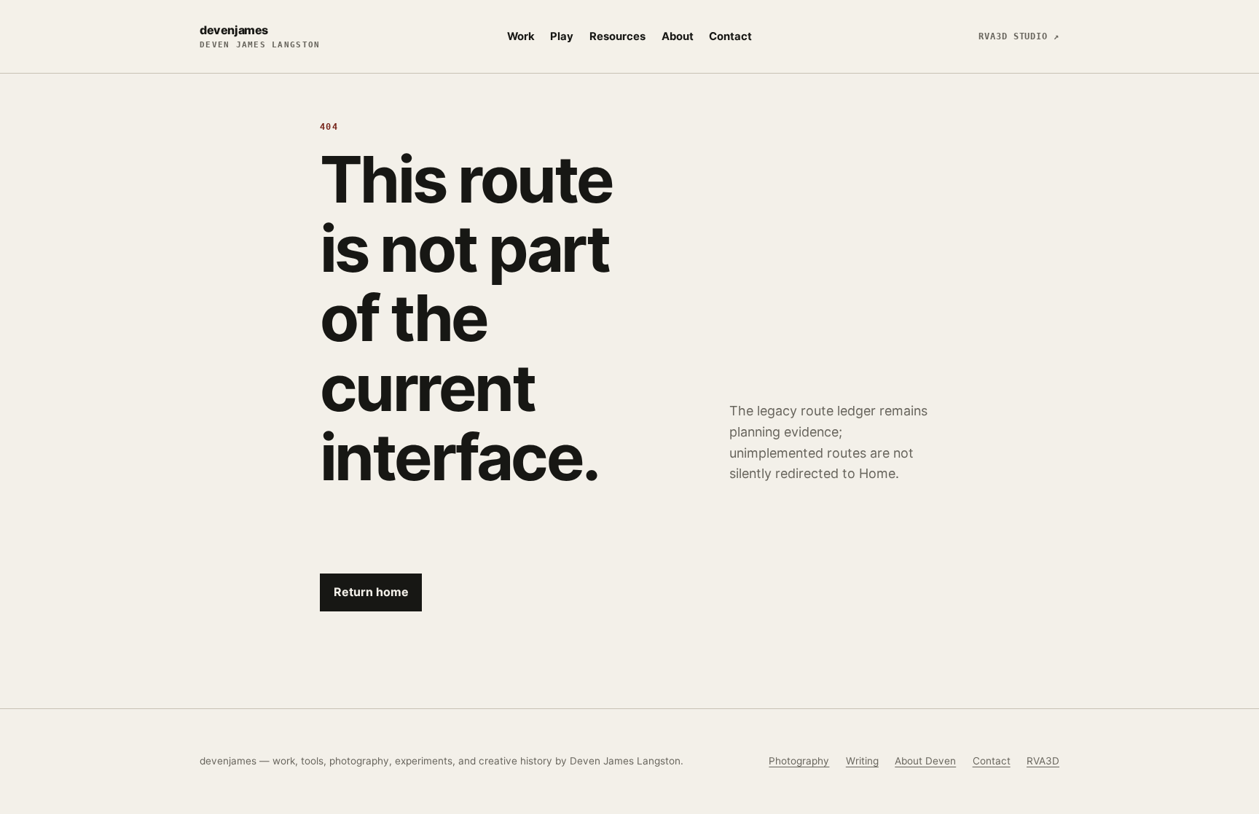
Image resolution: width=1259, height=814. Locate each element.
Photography (799, 761)
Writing (862, 761)
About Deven (925, 761)
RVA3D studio (1018, 36)
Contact (730, 36)
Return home (371, 591)
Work (521, 36)
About (678, 36)
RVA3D (1043, 761)
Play (561, 36)
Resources (617, 36)
